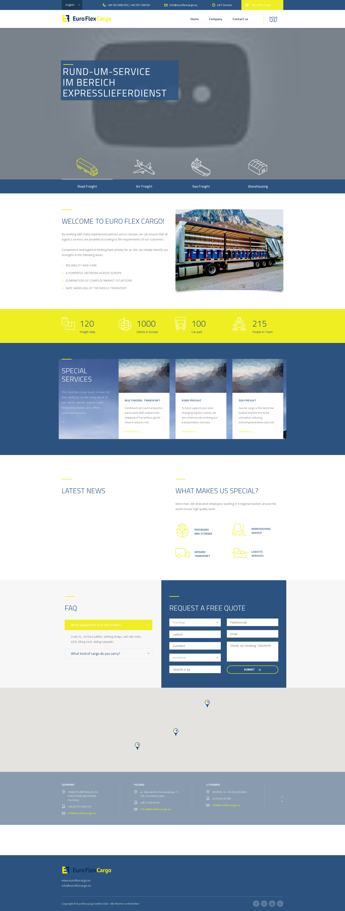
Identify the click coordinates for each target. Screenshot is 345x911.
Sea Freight (247, 400)
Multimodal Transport (142, 400)
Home (194, 19)
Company (215, 19)
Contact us (240, 19)
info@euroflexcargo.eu (82, 813)
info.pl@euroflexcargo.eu (155, 809)
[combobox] (195, 622)
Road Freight (192, 400)
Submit (250, 669)
